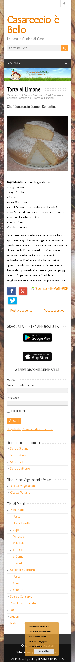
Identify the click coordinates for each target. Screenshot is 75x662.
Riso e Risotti (21, 523)
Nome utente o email (21, 385)
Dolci (13, 610)
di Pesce (18, 550)
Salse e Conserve (21, 596)
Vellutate (19, 543)
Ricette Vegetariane (23, 486)
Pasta (16, 516)
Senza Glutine (19, 448)
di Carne (18, 556)
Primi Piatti (17, 510)
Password (13, 398)
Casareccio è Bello (33, 24)
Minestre (19, 536)
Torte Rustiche (19, 623)
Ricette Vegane (20, 492)
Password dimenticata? (37, 429)
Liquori (14, 616)
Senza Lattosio (20, 468)
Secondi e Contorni (22, 570)
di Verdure (19, 563)
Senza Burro (18, 462)
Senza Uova (18, 455)
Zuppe (17, 530)
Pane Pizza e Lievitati (24, 603)
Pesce (17, 576)
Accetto (44, 651)
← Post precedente (19, 310)
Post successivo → (56, 310)
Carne (17, 583)
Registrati (14, 429)
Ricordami (18, 411)
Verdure (18, 590)
